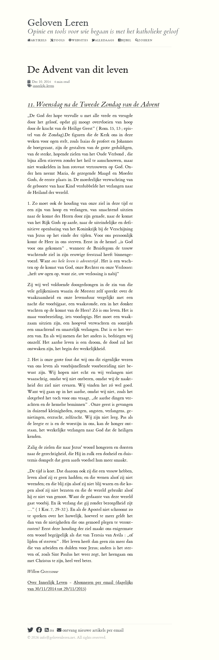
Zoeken (145, 40)
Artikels (39, 40)
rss (51, 630)
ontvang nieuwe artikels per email (92, 630)
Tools (59, 40)
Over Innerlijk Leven (47, 582)
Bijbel (126, 40)
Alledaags (104, 40)
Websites (80, 40)
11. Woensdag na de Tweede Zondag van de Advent (93, 104)
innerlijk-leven (43, 86)
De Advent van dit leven (77, 70)
